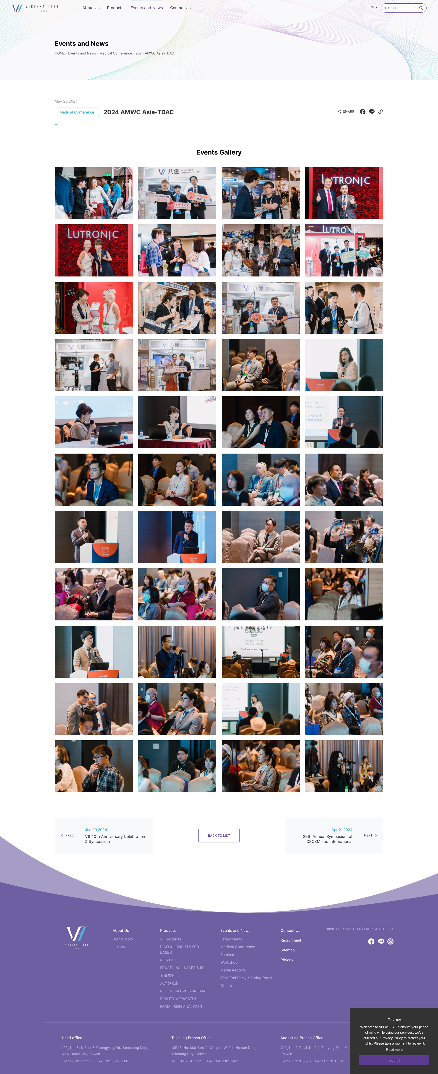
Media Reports (233, 970)
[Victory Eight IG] (390, 941)
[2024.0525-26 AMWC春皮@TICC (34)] (261, 709)
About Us (121, 930)
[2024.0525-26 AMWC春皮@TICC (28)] (94, 422)
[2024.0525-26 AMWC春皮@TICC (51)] (94, 250)
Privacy (287, 960)
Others (226, 985)
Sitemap (288, 950)
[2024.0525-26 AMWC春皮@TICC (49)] (261, 250)
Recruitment (291, 940)
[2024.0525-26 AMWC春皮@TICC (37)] (344, 766)
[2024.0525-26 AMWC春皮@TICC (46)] (261, 193)
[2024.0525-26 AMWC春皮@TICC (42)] (261, 652)
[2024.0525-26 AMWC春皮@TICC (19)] (261, 480)
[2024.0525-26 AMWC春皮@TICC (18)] (177, 594)
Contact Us (290, 930)
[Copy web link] (380, 111)
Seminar (227, 954)
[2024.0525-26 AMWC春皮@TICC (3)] (344, 250)
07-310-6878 (300, 1061)
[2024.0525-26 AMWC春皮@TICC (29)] (177, 537)
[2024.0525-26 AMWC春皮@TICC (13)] (177, 480)
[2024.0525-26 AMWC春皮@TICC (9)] (94, 537)
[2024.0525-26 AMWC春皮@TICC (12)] (94, 480)
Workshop (229, 962)
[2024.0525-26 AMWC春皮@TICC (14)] (344, 480)
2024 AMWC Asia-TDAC (155, 53)
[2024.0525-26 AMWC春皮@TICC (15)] (261, 537)
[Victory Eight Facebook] (371, 941)
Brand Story (123, 939)
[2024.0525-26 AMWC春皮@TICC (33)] (344, 365)
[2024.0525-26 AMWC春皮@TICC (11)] (261, 422)
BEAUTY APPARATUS (178, 999)
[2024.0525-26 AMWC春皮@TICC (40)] (94, 652)
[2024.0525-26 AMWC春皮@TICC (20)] (261, 594)
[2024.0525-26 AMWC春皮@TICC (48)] (177, 365)
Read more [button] (394, 1049)
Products (168, 930)
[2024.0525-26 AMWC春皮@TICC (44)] (94, 365)
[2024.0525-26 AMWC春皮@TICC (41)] (94, 766)
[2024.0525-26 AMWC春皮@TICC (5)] (177, 250)
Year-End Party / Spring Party (246, 978)
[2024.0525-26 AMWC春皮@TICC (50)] (94, 308)
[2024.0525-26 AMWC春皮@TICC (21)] (344, 594)
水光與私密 (169, 983)
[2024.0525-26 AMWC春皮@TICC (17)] (94, 594)
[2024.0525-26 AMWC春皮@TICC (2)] (177, 193)
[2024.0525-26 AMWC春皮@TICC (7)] (344, 422)
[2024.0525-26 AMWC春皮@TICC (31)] (94, 709)
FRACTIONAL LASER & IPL (182, 968)
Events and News (82, 53)
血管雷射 (167, 975)
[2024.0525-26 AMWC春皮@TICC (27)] (177, 766)
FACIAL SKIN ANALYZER (181, 1006)
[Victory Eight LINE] (381, 941)
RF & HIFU (168, 960)
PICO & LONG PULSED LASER (179, 950)
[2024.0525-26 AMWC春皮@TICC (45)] (177, 308)
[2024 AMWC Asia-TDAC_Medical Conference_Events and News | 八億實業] (36, 8)
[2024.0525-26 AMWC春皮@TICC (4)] (344, 193)
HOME (60, 53)
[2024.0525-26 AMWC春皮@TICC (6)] (94, 193)
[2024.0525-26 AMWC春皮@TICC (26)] (177, 709)
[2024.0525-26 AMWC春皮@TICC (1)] (344, 308)
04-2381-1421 (191, 1061)
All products (170, 939)
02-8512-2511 (81, 1061)
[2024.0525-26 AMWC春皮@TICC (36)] (177, 652)
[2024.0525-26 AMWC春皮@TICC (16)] (344, 537)
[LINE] (372, 111)
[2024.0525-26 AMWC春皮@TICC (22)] (344, 652)
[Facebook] (362, 111)
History (119, 947)
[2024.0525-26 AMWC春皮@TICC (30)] (177, 422)
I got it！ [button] (394, 1060)
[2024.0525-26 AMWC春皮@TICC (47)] (261, 308)
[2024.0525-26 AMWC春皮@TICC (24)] (344, 709)
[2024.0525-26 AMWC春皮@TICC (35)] (261, 766)
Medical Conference (115, 53)
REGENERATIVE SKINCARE (183, 991)
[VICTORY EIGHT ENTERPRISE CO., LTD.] (76, 938)
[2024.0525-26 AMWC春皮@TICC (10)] (261, 365)
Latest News (231, 939)
